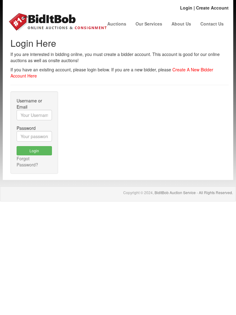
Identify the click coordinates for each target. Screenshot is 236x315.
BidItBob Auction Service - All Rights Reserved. (194, 192)
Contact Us (212, 24)
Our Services (149, 24)
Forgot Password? (27, 161)
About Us (181, 24)
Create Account (212, 8)
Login (186, 8)
